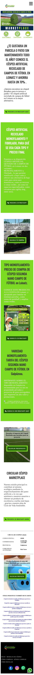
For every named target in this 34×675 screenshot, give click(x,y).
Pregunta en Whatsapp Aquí (18, 112)
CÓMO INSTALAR (7, 662)
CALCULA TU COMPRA (17, 240)
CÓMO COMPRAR (7, 659)
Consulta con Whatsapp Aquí (18, 411)
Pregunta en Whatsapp (18, 203)
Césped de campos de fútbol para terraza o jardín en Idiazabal (17, 603)
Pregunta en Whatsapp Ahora (18, 519)
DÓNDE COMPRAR (20, 659)
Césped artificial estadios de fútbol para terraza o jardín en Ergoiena (17, 628)
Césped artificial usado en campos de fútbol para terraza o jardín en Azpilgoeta (17, 607)
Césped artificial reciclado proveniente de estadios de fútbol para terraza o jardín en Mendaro (17, 620)
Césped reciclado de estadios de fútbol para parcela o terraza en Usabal (17, 636)
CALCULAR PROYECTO (17, 576)
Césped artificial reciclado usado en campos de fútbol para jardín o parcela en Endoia (17, 616)
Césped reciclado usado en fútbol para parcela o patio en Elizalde (17, 624)
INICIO (3, 657)
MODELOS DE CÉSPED (14, 657)
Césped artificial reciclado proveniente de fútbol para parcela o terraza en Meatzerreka (17, 612)
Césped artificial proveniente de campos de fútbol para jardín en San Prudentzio (17, 632)
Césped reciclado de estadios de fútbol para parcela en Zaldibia (17, 599)
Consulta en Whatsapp (18, 338)
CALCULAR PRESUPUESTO (17, 448)
